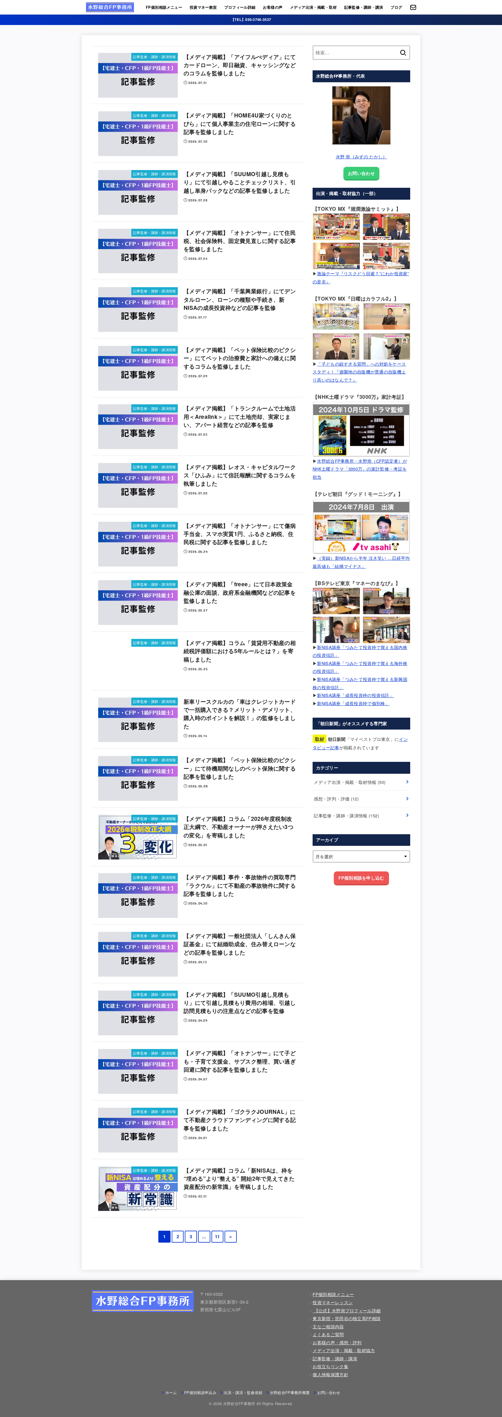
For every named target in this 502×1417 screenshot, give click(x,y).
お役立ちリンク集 (330, 1366)
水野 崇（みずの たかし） (361, 156)
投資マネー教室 (203, 7)
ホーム (171, 1392)
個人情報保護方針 (330, 1374)
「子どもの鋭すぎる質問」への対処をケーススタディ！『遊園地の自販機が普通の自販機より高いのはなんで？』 (359, 372)
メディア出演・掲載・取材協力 (344, 1350)
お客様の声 (272, 7)
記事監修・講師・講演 (363, 7)
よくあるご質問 (328, 1334)
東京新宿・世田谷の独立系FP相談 (347, 1318)
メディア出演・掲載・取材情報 (350, 782)
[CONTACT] (413, 7)
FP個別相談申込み (200, 1392)
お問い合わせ (361, 173)
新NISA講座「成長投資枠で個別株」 (353, 703)
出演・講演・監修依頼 (243, 1392)
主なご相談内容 (328, 1326)
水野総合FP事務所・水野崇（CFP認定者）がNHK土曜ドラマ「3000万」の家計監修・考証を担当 (360, 469)
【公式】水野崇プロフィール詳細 (347, 1310)
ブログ (396, 7)
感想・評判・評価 (336, 799)
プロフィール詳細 (239, 7)
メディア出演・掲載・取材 (313, 7)
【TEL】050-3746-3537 (251, 19)
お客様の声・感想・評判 (337, 1342)
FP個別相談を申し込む (361, 878)
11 (217, 1236)
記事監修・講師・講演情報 (346, 815)
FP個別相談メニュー (164, 7)
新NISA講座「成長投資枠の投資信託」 (355, 695)
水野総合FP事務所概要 (290, 1392)
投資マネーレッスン (333, 1302)
